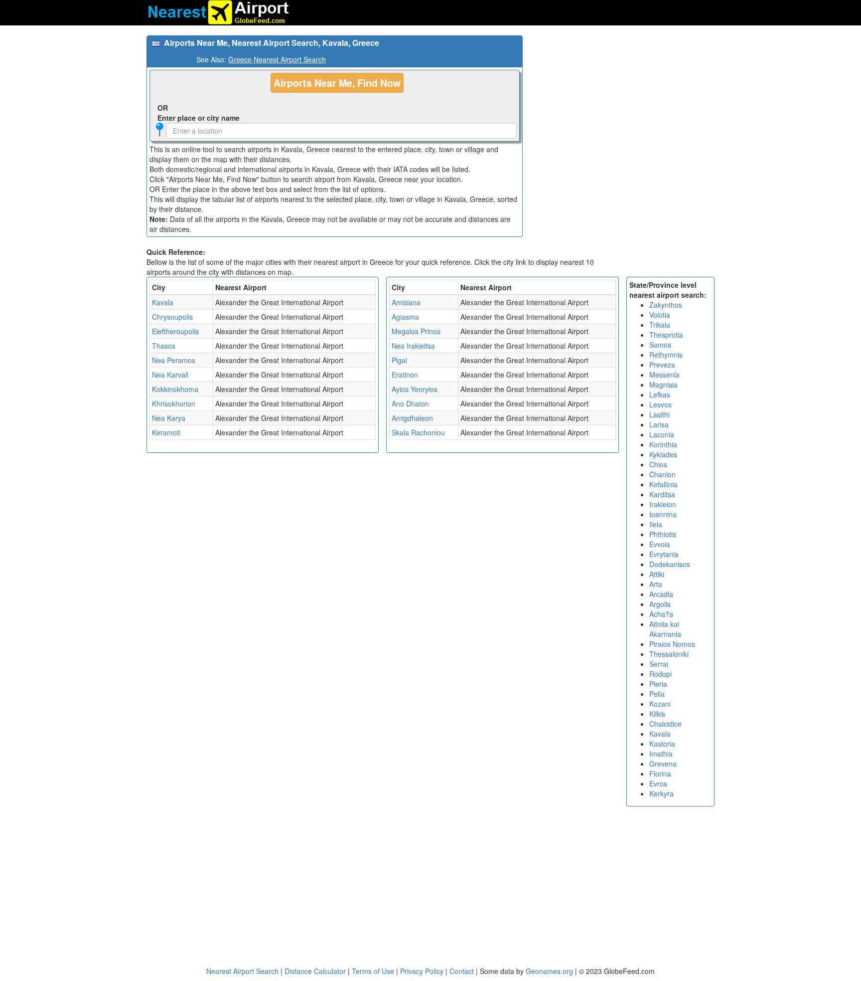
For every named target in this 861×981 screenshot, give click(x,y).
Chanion (662, 474)
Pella (657, 694)
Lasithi (659, 414)
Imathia (661, 754)
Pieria (658, 684)
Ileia (655, 524)
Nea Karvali (170, 375)
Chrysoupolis (172, 317)
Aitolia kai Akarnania (665, 629)
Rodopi (660, 674)
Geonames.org (549, 971)
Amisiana (406, 302)
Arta (655, 584)
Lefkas (659, 394)
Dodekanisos (669, 564)
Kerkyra (661, 793)
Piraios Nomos (672, 644)
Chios (658, 464)
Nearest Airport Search (242, 971)
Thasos (163, 346)
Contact (461, 971)
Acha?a (661, 614)
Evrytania (664, 554)
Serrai (658, 664)
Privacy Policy (422, 971)
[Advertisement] (622, 105)
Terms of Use (374, 971)
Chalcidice (665, 724)
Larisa (659, 424)
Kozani (660, 704)
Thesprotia (666, 335)
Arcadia (661, 594)
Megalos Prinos (416, 331)
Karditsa (662, 494)
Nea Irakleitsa (413, 346)
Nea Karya (168, 418)
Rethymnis (666, 355)
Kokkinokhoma (175, 389)
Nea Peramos (173, 360)
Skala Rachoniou (418, 432)
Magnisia (663, 385)
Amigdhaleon (412, 418)
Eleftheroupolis (175, 331)
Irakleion (662, 504)
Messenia (664, 375)
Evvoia (659, 544)
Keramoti (166, 432)
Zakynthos (665, 305)
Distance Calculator (315, 971)
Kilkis (657, 714)
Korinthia (663, 444)
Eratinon (405, 375)
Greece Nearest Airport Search (277, 59)
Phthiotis (662, 534)
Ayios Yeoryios (414, 389)
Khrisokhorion (173, 403)
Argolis (660, 604)
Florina (660, 774)
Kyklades (663, 454)
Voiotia (659, 315)
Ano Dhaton (410, 403)
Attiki (656, 574)
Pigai (399, 360)
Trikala (659, 325)
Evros (658, 783)
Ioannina (663, 514)
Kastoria (662, 744)
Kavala (162, 302)
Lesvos (660, 404)
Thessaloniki (669, 654)
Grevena (663, 764)
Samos (660, 345)
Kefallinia (663, 484)
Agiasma (405, 317)
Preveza (662, 365)
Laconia (661, 434)
